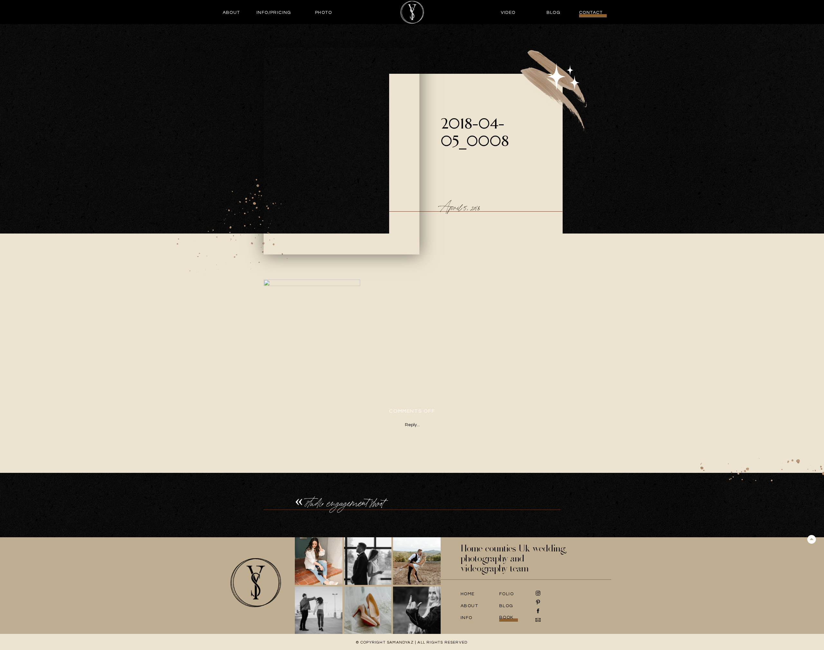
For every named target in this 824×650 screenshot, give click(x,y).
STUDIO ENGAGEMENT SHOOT (345, 503)
